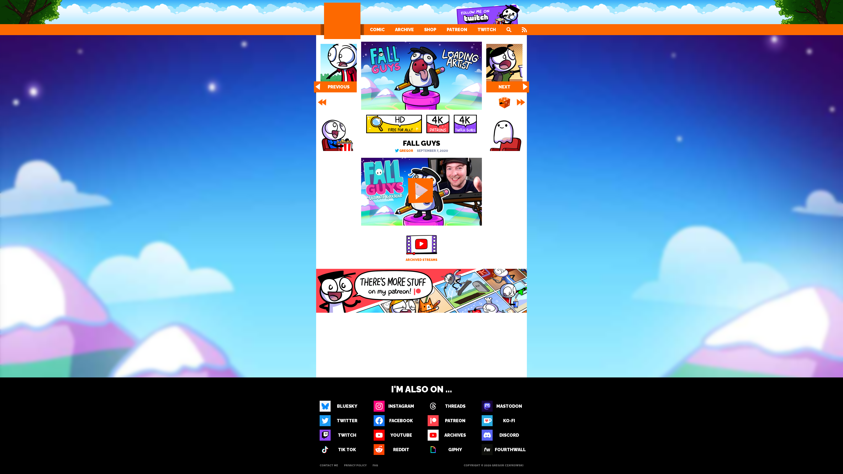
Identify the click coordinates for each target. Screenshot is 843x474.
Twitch (486, 29)
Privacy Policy (355, 465)
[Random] (504, 103)
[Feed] (524, 29)
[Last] (521, 102)
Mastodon (509, 406)
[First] (321, 102)
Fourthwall (509, 449)
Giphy (455, 449)
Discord (509, 435)
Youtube (401, 435)
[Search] (508, 29)
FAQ (375, 465)
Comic (377, 29)
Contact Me (329, 465)
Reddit (401, 449)
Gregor (406, 151)
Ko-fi (509, 420)
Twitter (347, 420)
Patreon (457, 29)
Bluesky (347, 406)
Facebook (401, 420)
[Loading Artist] (342, 21)
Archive (404, 29)
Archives (455, 435)
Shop (430, 29)
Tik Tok (347, 449)
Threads (455, 406)
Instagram (401, 406)
